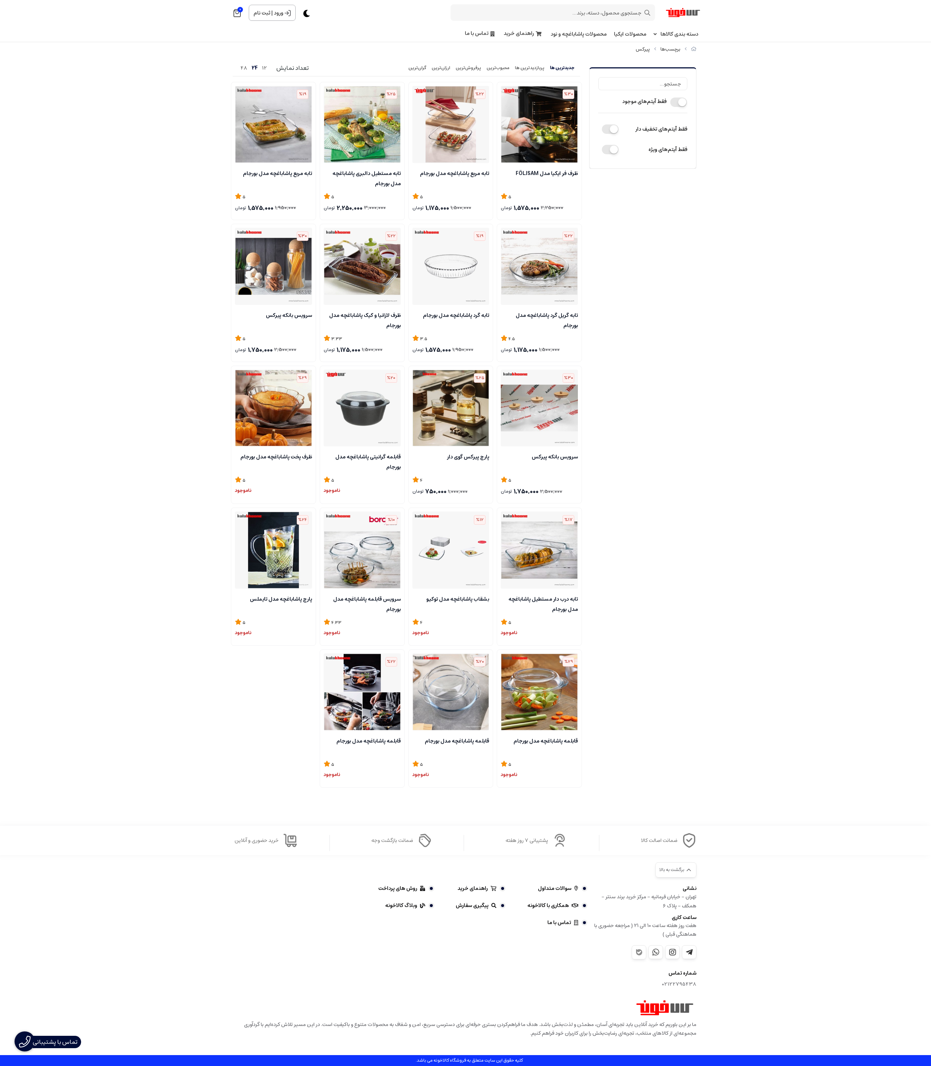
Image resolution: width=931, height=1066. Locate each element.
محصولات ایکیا (630, 34)
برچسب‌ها (670, 49)
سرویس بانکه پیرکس (289, 315)
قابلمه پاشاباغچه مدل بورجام (546, 741)
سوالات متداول (554, 888)
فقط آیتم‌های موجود (644, 102)
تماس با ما (476, 33)
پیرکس (643, 49)
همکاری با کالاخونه (548, 905)
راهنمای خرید (519, 33)
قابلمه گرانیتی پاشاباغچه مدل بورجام (368, 461)
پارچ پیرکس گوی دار (468, 457)
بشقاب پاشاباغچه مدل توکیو (457, 599)
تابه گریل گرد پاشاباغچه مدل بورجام (547, 320)
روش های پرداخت (397, 888)
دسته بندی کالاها (679, 34)
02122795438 (679, 984)
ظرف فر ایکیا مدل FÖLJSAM (547, 173)
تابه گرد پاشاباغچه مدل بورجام (456, 315)
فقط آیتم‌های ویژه (667, 150)
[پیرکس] (664, 1008)
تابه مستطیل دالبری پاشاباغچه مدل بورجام (366, 178)
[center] (647, 13)
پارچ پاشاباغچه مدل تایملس (281, 599)
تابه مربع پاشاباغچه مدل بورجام (454, 173)
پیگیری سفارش (472, 905)
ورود (278, 13)
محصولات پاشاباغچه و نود (579, 34)
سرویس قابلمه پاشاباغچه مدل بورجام (367, 603)
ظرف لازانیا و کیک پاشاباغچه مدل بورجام (365, 320)
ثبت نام (261, 13)
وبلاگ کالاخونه (401, 905)
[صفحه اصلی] (693, 49)
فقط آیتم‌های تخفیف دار (661, 129)
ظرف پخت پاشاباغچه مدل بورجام (276, 457)
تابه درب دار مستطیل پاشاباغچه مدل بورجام (543, 603)
